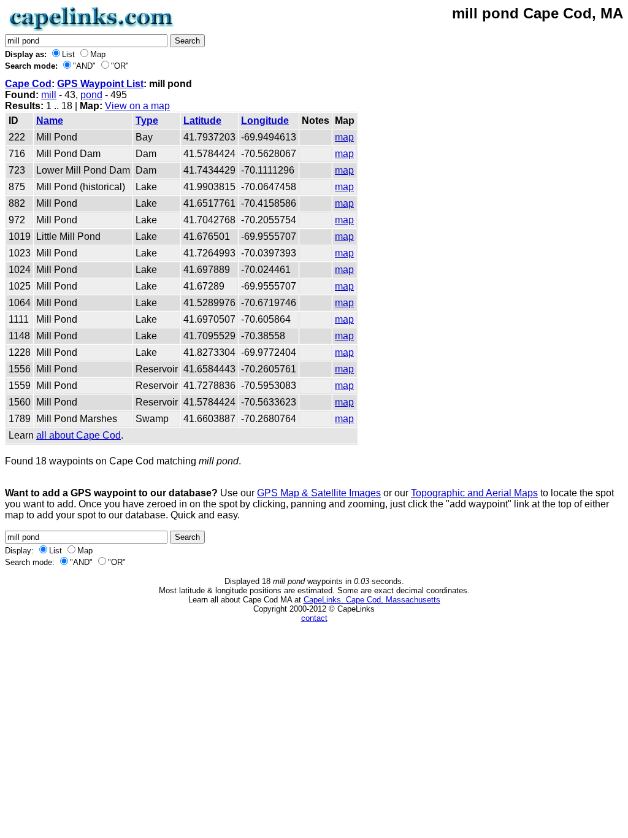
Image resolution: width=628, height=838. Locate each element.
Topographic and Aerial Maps (474, 493)
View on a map (137, 106)
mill (48, 95)
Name (49, 120)
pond (91, 95)
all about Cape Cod (78, 435)
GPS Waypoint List (100, 84)
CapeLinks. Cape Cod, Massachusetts (372, 599)
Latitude (202, 120)
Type (147, 120)
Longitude (265, 120)
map (344, 137)
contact (314, 618)
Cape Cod (28, 84)
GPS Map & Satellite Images (319, 493)
